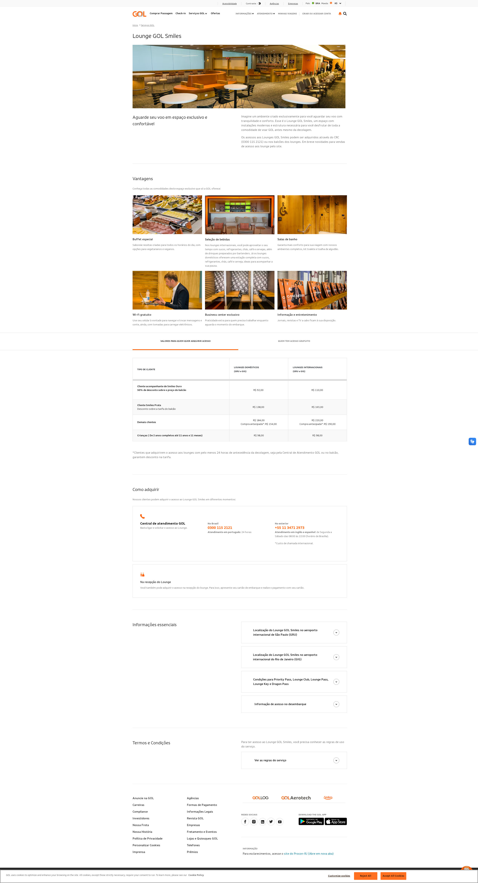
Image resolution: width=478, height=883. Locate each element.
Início (135, 25)
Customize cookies (339, 876)
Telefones (193, 845)
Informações (244, 14)
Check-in (181, 13)
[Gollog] (261, 799)
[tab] (185, 341)
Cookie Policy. (196, 875)
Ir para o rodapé (144, 4)
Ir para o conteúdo (146, 4)
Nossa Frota (141, 825)
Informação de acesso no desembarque (280, 704)
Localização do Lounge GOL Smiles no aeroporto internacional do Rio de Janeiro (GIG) (285, 657)
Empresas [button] (293, 3)
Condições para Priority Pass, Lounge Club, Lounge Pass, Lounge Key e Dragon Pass (290, 681)
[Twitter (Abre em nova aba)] (271, 824)
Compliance (140, 811)
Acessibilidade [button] (229, 3)
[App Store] (336, 821)
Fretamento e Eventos (202, 831)
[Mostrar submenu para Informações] (253, 13)
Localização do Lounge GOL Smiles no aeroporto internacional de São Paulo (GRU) (285, 632)
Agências (193, 798)
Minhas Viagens (287, 14)
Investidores (141, 818)
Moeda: (324, 3)
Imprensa (139, 852)
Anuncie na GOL (143, 798)
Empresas (193, 825)
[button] (340, 13)
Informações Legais (200, 811)
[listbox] (324, 3)
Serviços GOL (197, 13)
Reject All (365, 876)
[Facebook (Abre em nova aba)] (245, 824)
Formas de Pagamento (202, 804)
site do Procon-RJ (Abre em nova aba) (309, 853)
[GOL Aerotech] (297, 799)
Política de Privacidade (147, 838)
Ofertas (215, 13)
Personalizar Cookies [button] (146, 845)
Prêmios (192, 852)
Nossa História (142, 831)
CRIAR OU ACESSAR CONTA (316, 14)
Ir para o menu (143, 4)
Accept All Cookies (393, 876)
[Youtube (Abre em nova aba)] (279, 824)
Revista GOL (195, 818)
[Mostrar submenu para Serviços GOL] (206, 13)
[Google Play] (312, 821)
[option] (324, 3)
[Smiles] (329, 799)
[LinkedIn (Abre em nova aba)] (262, 824)
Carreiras (138, 804)
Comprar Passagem (161, 13)
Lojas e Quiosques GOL (202, 838)
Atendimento (265, 14)
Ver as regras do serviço (270, 760)
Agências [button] (274, 3)
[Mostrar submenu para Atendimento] (274, 13)
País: (308, 3)
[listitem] (161, 13)
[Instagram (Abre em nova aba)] (254, 824)
